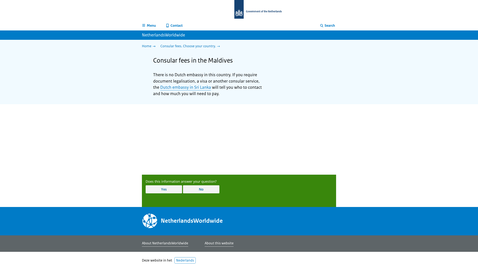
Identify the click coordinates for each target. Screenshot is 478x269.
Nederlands (185, 260)
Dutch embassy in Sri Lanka (185, 87)
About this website (219, 243)
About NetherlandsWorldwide (165, 243)
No (201, 189)
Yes (164, 189)
